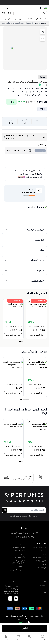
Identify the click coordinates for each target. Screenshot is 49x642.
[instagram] (32, 501)
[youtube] (15, 501)
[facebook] (36, 501)
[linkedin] (28, 501)
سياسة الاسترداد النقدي (38, 557)
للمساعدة (21, 566)
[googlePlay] (7, 501)
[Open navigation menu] (46, 19)
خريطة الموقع (41, 568)
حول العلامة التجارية (39, 547)
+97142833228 (22, 537)
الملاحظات (39, 240)
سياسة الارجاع (20, 550)
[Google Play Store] (16, 598)
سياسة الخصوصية (40, 554)
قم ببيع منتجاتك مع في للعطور (17, 571)
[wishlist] (3, 13)
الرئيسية (44, 23)
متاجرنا (22, 554)
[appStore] (11, 501)
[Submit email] (4, 510)
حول (42, 250)
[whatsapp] (20, 501)
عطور (36, 23)
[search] (9, 13)
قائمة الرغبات (42, 585)
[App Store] (10, 598)
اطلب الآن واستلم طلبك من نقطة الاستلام (17, 562)
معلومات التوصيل (19, 547)
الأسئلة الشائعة (37, 281)
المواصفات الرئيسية (35, 229)
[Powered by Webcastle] (24, 622)
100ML (42, 109)
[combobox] (8, 8)
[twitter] (24, 501)
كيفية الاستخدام (37, 260)
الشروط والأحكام (40, 561)
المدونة (44, 564)
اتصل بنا (43, 550)
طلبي (44, 592)
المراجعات (39, 270)
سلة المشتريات (41, 589)
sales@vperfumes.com (22, 533)
